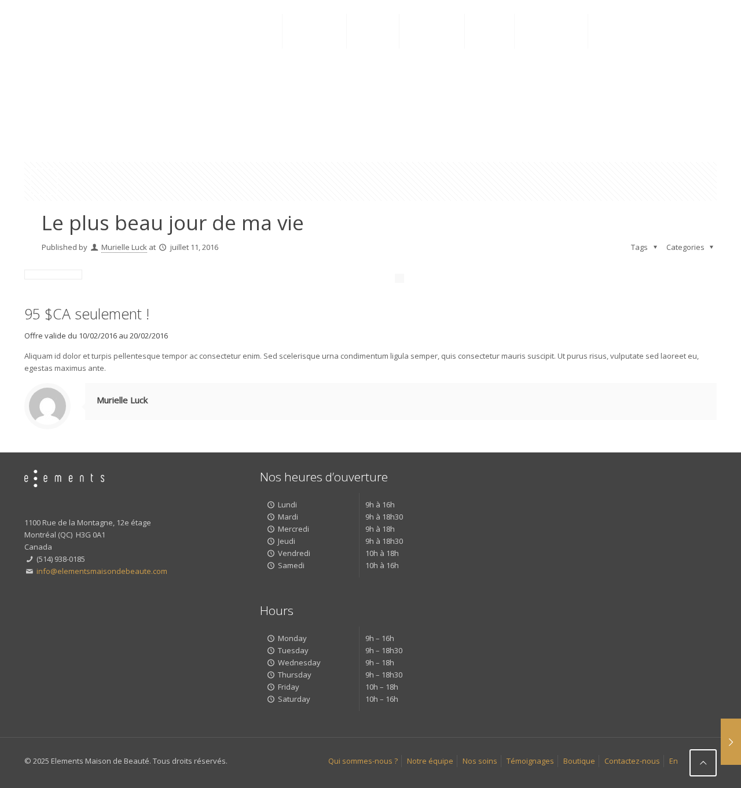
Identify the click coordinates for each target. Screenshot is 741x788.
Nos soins (480, 761)
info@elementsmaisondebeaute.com (101, 571)
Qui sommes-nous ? (363, 761)
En (673, 761)
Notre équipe (430, 761)
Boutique (579, 761)
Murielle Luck (124, 247)
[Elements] (93, 31)
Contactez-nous (632, 761)
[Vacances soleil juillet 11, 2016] (731, 742)
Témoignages (530, 761)
